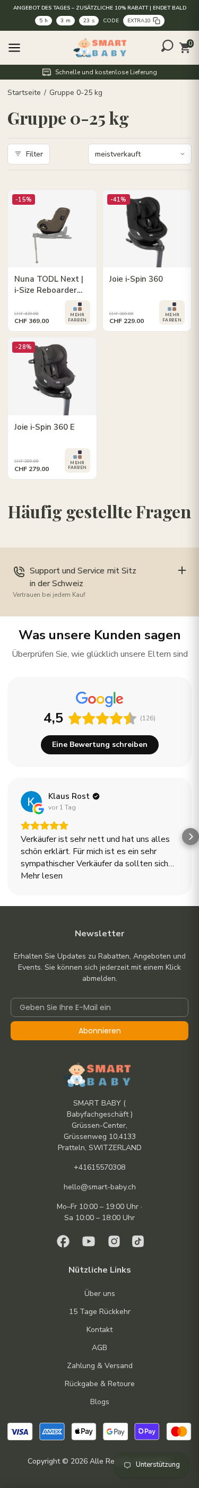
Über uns (99, 1294)
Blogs (99, 1402)
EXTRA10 (139, 20)
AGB (99, 1348)
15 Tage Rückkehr (100, 1312)
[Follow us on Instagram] (114, 1241)
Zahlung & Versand (100, 1366)
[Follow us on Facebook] (63, 1241)
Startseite (24, 93)
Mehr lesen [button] (42, 876)
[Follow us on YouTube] (88, 1241)
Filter (34, 154)
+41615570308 (99, 1167)
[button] (8, 836)
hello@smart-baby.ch (100, 1187)
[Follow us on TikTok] (138, 1241)
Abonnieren (100, 1030)
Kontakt (99, 1330)
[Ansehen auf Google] (31, 801)
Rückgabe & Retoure (100, 1384)
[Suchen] (167, 45)
